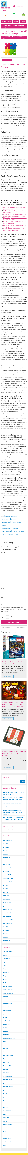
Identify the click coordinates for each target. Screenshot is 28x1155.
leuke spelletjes (8, 1065)
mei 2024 (6, 933)
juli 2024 (5, 926)
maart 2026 (6, 857)
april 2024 (6, 937)
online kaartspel (8, 1076)
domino (5, 996)
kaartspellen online (9, 1038)
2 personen (6, 958)
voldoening (10, 534)
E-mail (3, 588)
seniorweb (6, 1117)
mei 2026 (6, 850)
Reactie (3, 552)
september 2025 (8, 878)
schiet (5, 1114)
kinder (5, 1045)
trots (3, 534)
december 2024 (7, 909)
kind (4, 1041)
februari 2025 (7, 902)
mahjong (5, 1069)
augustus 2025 (7, 881)
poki (4, 1100)
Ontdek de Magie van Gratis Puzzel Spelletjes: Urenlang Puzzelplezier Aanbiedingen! (12, 704)
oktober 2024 (7, 916)
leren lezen (6, 1062)
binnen (5, 979)
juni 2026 (6, 847)
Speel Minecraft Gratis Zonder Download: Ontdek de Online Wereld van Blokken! (14, 804)
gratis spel (6, 1020)
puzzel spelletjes (6, 531)
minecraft (6, 1072)
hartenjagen (6, 1024)
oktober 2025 (7, 874)
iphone (5, 1027)
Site (2, 597)
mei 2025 (6, 892)
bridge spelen (7, 982)
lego (4, 1058)
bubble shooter (7, 986)
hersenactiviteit (6, 522)
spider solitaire (7, 1124)
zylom (5, 1145)
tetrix (4, 1131)
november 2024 (7, 913)
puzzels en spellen (8, 1110)
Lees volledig (9, 677)
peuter (5, 1090)
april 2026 (6, 854)
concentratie (5, 519)
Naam (3, 579)
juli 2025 (5, 885)
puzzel (16, 21)
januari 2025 (7, 906)
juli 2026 (5, 843)
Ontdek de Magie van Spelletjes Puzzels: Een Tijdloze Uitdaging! (14, 753)
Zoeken (6, 777)
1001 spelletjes (7, 951)
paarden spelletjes (8, 1079)
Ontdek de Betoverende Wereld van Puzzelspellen (13, 663)
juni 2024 (6, 930)
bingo (5, 975)
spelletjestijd (17, 36)
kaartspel (6, 1034)
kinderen (6, 1048)
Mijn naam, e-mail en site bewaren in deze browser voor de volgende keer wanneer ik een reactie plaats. (13, 609)
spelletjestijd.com (5, 8)
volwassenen (7, 1138)
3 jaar (5, 962)
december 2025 (7, 868)
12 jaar (5, 955)
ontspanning (5, 525)
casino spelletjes (8, 989)
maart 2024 (6, 940)
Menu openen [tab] (19, 6)
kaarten (5, 1031)
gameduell (6, 1013)
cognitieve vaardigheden (11, 516)
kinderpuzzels (7, 1052)
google (5, 1017)
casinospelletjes (8, 993)
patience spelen (8, 1086)
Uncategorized (7, 1135)
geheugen (14, 519)
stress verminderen (19, 531)
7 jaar (5, 965)
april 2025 (6, 895)
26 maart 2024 (6, 36)
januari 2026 (7, 864)
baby (4, 969)
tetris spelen (7, 1128)
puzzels (23, 21)
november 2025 (7, 871)
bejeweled (6, 972)
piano (5, 1093)
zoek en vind (7, 1142)
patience (5, 1083)
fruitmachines (7, 1010)
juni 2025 (6, 888)
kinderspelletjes (8, 1055)
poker (5, 1097)
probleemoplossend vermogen (10, 528)
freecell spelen (7, 1003)
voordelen (18, 534)
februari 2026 (7, 861)
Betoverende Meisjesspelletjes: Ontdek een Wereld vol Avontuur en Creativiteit (13, 812)
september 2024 (8, 919)
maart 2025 (6, 899)
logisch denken (17, 522)
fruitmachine (7, 1007)
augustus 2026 (7, 840)
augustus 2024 (7, 923)
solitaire (5, 1121)
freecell (5, 1000)
